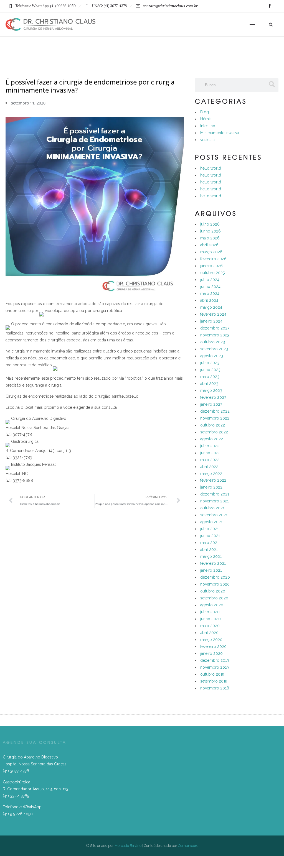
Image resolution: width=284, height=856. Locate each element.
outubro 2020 (212, 591)
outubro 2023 (212, 342)
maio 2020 (210, 626)
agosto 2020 (211, 605)
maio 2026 (210, 238)
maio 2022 (209, 460)
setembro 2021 (213, 515)
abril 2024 (209, 300)
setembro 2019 (213, 681)
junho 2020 (210, 619)
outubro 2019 (212, 674)
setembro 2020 (214, 598)
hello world (210, 168)
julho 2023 (209, 363)
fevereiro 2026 (213, 259)
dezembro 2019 (214, 660)
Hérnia (206, 119)
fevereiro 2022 (213, 480)
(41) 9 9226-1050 (18, 814)
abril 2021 (209, 549)
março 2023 (211, 390)
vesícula (207, 139)
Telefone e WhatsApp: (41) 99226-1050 (45, 6)
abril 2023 (209, 383)
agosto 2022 (211, 439)
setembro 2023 (214, 349)
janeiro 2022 (211, 487)
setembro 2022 (214, 432)
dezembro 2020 (215, 577)
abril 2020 (209, 632)
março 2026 (211, 252)
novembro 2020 (215, 584)
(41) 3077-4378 (16, 771)
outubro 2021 (212, 508)
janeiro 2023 (211, 404)
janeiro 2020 (211, 653)
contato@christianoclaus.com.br (170, 6)
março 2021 (211, 556)
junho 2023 (210, 369)
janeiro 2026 (211, 266)
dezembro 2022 (215, 411)
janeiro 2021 (211, 570)
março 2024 (211, 307)
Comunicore (188, 846)
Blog (204, 112)
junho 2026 (210, 231)
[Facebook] (269, 6)
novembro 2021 (214, 501)
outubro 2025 (212, 272)
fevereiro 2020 (213, 646)
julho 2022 (209, 446)
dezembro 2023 (215, 328)
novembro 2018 (214, 688)
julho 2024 (209, 279)
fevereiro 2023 (213, 397)
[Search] (271, 84)
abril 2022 (209, 466)
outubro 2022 (212, 425)
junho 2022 (210, 453)
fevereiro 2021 (213, 563)
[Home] (50, 29)
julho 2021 (209, 529)
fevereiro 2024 (213, 314)
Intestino (207, 126)
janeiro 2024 (211, 321)
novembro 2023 (214, 335)
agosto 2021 (211, 522)
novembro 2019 (214, 667)
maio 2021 (209, 542)
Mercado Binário (128, 846)
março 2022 (211, 473)
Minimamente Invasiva (219, 133)
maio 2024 (209, 293)
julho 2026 (210, 224)
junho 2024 (210, 286)
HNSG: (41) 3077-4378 (109, 6)
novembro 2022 (214, 418)
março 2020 (211, 639)
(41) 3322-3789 (16, 796)
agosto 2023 (211, 356)
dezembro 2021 (214, 494)
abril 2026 (209, 245)
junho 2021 (210, 535)
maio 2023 (209, 376)
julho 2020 (210, 612)
